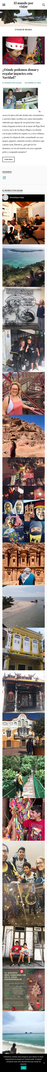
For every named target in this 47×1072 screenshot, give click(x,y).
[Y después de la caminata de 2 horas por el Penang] (23, 606)
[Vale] (44, 1063)
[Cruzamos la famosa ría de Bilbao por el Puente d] (23, 393)
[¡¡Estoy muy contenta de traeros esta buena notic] (23, 989)
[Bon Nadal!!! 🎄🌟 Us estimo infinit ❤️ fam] (23, 223)
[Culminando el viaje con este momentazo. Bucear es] (23, 351)
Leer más (8, 159)
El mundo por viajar (23, 4)
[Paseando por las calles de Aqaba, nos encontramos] (23, 521)
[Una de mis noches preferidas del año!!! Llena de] (23, 478)
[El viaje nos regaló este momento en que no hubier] (23, 265)
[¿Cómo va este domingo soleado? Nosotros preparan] (23, 1032)
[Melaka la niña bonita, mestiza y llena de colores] (23, 649)
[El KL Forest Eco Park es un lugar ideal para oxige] (23, 776)
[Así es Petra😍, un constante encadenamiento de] (23, 436)
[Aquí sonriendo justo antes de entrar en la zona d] (23, 862)
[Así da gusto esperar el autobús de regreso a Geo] (23, 947)
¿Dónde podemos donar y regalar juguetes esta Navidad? (20, 73)
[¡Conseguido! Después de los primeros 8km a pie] (23, 563)
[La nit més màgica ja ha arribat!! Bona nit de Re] (23, 904)
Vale (23, 1068)
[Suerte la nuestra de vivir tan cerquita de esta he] (23, 734)
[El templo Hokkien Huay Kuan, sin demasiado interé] (23, 691)
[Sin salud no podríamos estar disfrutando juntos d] (23, 819)
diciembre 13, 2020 (33, 83)
